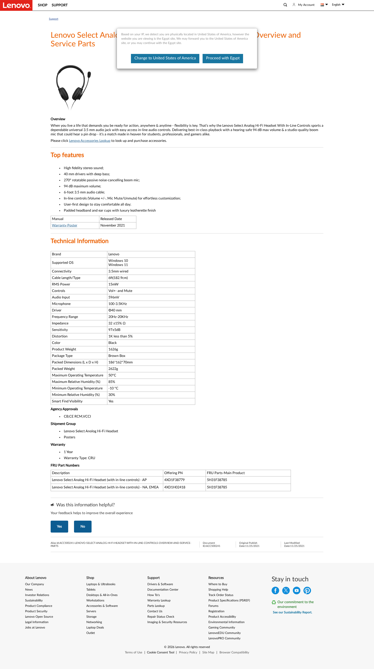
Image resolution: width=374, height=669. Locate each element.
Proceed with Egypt (223, 58)
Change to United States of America (165, 58)
